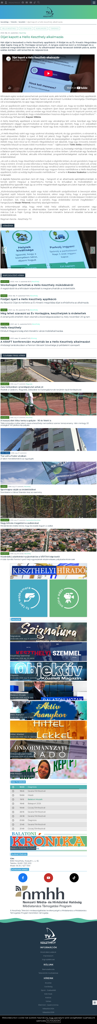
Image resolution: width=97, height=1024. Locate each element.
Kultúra (48, 998)
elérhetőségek (19, 854)
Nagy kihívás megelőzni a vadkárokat (20, 523)
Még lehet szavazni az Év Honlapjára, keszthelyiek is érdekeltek (43, 313)
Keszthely (22, 33)
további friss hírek (14, 355)
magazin (16, 619)
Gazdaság (48, 987)
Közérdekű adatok (48, 952)
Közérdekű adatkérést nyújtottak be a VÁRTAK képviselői (30, 556)
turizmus (54, 28)
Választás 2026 (48, 1012)
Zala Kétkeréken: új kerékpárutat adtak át (22, 387)
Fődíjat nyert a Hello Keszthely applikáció (28, 299)
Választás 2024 (48, 1009)
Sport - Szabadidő (48, 990)
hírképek (8, 225)
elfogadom (53, 1021)
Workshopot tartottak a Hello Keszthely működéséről (37, 285)
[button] (4, 250)
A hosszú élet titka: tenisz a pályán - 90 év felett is (26, 420)
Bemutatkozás (48, 969)
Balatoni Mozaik (35, 799)
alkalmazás (41, 28)
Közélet (22, 22)
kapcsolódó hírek (13, 275)
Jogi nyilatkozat (48, 959)
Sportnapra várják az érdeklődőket (18, 489)
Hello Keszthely (9, 28)
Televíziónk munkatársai (48, 973)
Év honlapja (26, 28)
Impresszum (48, 956)
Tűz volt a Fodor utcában (13, 456)
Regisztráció (14, 3)
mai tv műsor (18, 782)
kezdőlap (5, 22)
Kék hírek (5, 453)
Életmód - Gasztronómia (48, 1005)
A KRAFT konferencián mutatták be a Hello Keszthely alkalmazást (45, 341)
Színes (4, 296)
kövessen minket (20, 869)
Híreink (14, 22)
